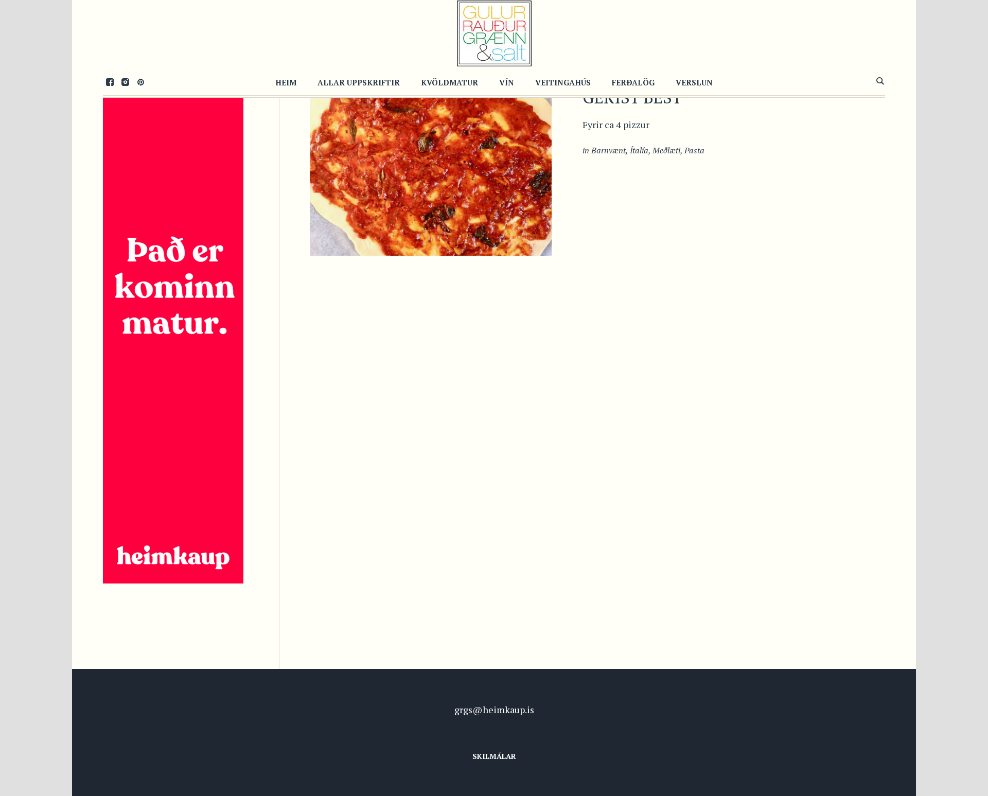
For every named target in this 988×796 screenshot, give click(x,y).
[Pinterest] (140, 82)
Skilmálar (494, 756)
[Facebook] (109, 82)
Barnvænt (608, 150)
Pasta (694, 150)
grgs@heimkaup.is (494, 709)
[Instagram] (125, 82)
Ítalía (639, 150)
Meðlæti (666, 150)
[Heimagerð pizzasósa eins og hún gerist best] (431, 155)
